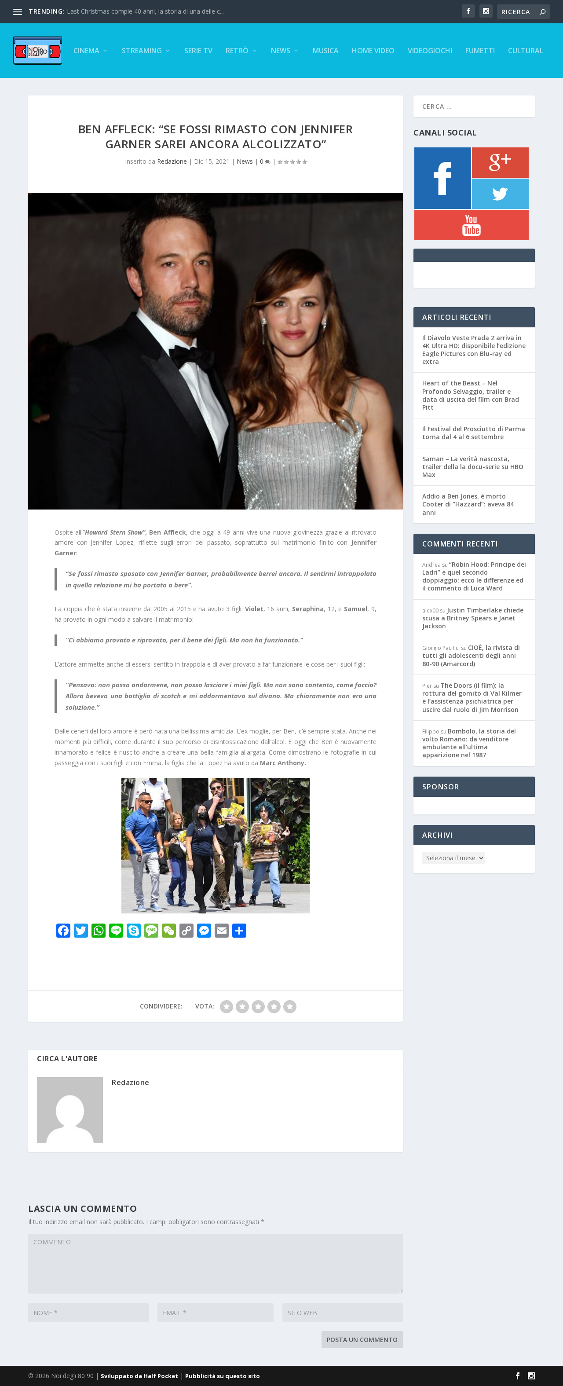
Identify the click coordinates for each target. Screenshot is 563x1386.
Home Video (373, 51)
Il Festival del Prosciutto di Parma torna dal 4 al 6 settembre (473, 433)
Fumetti (480, 51)
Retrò (237, 51)
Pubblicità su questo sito (222, 1376)
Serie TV (198, 51)
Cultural (525, 51)
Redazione (172, 161)
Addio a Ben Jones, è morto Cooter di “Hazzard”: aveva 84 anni (468, 504)
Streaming (142, 51)
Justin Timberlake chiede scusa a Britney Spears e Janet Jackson (472, 618)
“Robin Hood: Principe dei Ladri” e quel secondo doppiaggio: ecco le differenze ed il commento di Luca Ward (474, 576)
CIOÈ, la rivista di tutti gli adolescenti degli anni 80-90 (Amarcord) (471, 655)
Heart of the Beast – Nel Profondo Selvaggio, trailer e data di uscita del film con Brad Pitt (470, 395)
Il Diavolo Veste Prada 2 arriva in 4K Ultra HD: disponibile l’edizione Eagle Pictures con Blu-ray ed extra (474, 350)
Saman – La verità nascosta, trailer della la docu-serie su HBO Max (472, 467)
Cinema (86, 51)
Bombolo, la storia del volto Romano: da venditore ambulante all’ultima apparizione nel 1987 (469, 743)
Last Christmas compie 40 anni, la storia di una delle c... (145, 11)
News (280, 51)
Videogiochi (430, 51)
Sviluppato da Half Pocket (139, 1376)
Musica (326, 51)
